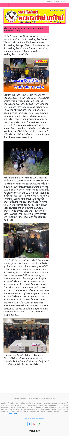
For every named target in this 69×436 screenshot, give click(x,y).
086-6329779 (13, 414)
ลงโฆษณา (35, 419)
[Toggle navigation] (6, 5)
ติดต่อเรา (42, 419)
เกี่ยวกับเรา (27, 419)
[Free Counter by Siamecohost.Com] (34, 431)
